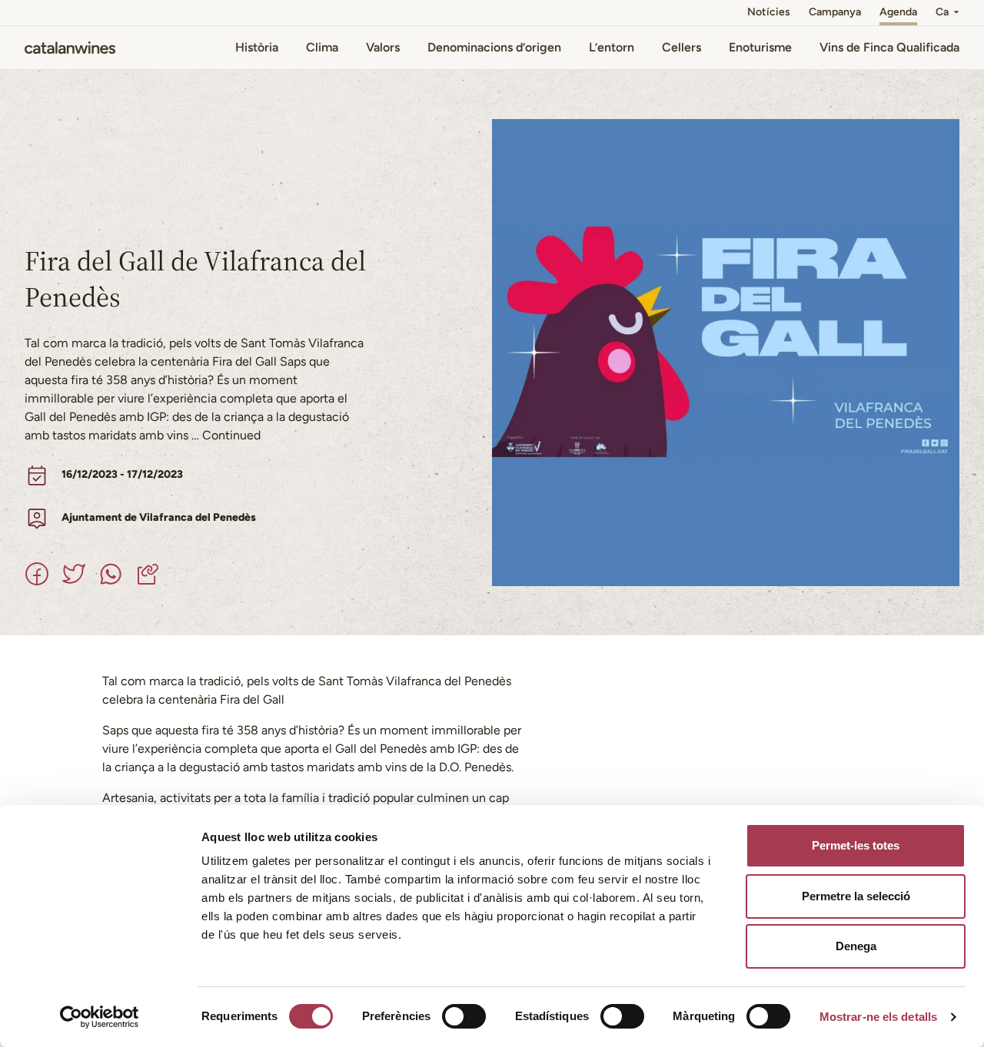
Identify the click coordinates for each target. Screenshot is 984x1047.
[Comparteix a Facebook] (37, 574)
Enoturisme (760, 47)
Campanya (835, 11)
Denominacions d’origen (494, 47)
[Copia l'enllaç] (147, 574)
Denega (856, 946)
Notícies (768, 11)
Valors (383, 47)
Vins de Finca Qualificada (889, 47)
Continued (231, 435)
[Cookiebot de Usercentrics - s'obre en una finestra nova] (99, 1017)
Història (256, 47)
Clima (322, 47)
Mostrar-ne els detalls (878, 1016)
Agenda (898, 11)
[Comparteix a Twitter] (74, 574)
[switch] (464, 1016)
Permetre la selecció (856, 896)
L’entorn (611, 47)
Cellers (681, 47)
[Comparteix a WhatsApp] (110, 574)
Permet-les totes (855, 845)
